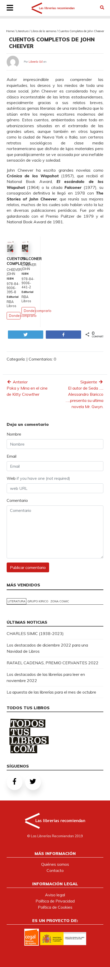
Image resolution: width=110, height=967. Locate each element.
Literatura (22, 31)
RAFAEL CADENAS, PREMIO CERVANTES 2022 (52, 662)
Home (10, 31)
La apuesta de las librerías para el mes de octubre (51, 692)
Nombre (14, 434)
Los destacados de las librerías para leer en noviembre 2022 (46, 677)
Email (11, 456)
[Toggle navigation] (10, 8)
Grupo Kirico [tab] (37, 601)
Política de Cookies (55, 907)
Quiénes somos (55, 864)
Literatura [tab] (16, 601)
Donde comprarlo (23, 316)
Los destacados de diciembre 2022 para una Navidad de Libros (47, 648)
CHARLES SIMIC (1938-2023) (35, 633)
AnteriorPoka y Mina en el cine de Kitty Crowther (27, 388)
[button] (102, 7)
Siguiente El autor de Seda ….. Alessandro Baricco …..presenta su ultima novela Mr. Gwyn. (84, 394)
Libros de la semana (43, 31)
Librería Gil (36, 61)
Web (38, 478)
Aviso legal (55, 894)
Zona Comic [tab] (59, 601)
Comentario (17, 500)
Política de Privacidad (55, 901)
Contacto (55, 870)
